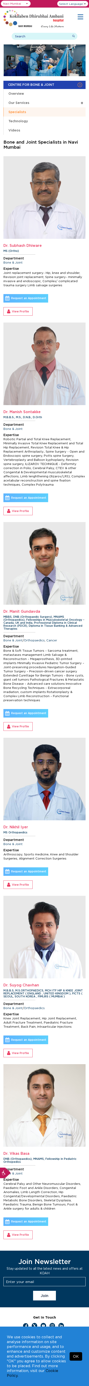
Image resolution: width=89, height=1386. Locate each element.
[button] (16, 3)
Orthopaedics (34, 640)
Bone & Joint (13, 262)
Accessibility (5, 1173)
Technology (18, 121)
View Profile (20, 311)
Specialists (17, 112)
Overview (16, 93)
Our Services (45, 103)
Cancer (51, 640)
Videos (14, 130)
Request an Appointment (28, 298)
